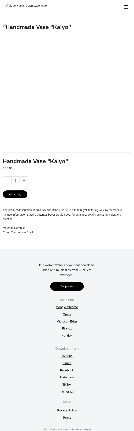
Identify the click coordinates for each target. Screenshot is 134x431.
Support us (67, 286)
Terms (67, 417)
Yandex (67, 335)
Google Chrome (67, 307)
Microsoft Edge (67, 321)
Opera (67, 314)
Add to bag (15, 194)
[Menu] (126, 7)
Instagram (67, 377)
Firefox (67, 328)
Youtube (67, 356)
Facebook (67, 370)
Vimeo (66, 363)
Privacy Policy (67, 410)
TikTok (66, 384)
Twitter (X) (67, 391)
